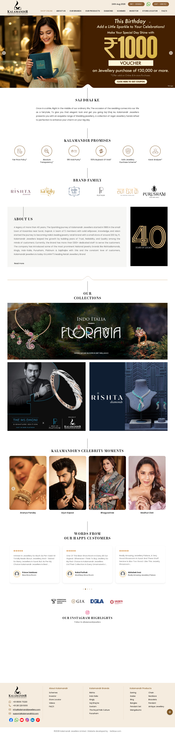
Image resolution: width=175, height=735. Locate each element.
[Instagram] (27, 720)
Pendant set (135, 706)
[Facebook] (11, 720)
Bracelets (152, 699)
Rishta (92, 692)
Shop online (46, 11)
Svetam (92, 706)
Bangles (133, 703)
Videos (52, 703)
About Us (61, 11)
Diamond (108, 11)
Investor (133, 11)
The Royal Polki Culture (99, 710)
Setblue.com (115, 731)
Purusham (94, 713)
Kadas (133, 696)
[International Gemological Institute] (58, 601)
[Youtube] (21, 720)
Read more (19, 263)
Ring (132, 699)
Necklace (152, 696)
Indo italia (93, 696)
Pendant (152, 703)
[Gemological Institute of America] (78, 601)
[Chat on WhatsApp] (148, 4)
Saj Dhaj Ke (94, 703)
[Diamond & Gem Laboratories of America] (97, 601)
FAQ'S (164, 11)
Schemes (121, 11)
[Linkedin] (32, 720)
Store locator (150, 11)
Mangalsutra (135, 710)
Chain (151, 692)
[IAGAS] (116, 602)
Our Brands (75, 11)
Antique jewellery (156, 706)
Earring (133, 692)
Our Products (92, 11)
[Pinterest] (38, 720)
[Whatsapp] (16, 720)
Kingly (92, 699)
